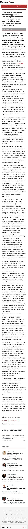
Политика (8, 6)
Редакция (8, 514)
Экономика (16, 511)
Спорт (22, 513)
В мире (5, 513)
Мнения (5, 446)
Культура (17, 513)
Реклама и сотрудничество (16, 514)
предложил (20, 63)
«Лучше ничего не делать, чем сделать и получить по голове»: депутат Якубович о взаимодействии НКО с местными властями (12, 430)
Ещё (23, 527)
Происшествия (22, 511)
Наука (11, 513)
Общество (18, 6)
